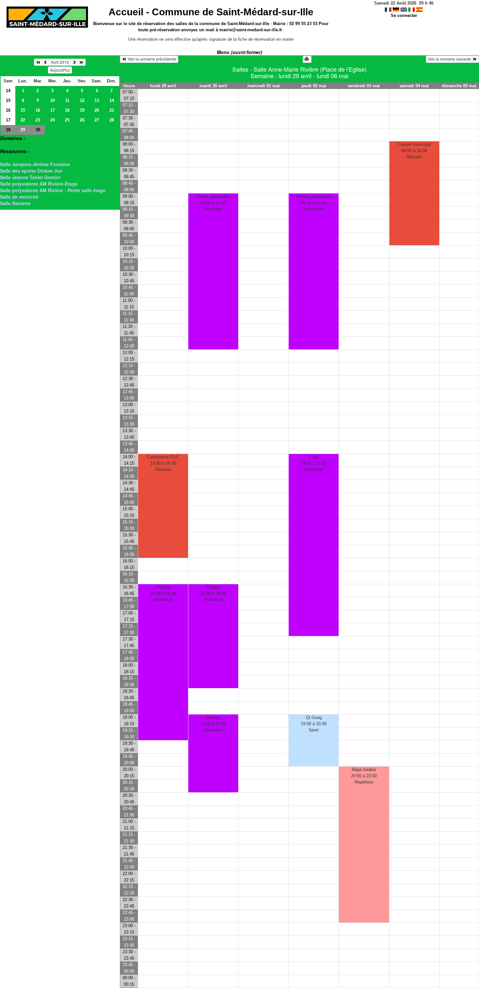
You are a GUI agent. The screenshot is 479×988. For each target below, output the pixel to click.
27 (96, 120)
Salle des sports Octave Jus (31, 170)
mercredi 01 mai (263, 85)
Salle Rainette (15, 203)
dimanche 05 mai (459, 85)
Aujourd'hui (60, 70)
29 (23, 129)
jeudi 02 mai (313, 85)
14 (8, 90)
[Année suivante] (82, 62)
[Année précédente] (38, 62)
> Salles (8, 144)
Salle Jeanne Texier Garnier (30, 177)
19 (82, 110)
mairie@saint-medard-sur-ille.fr (250, 29)
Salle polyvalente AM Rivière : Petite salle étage (53, 190)
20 (96, 110)
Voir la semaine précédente (151, 59)
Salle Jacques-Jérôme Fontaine (35, 164)
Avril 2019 (60, 62)
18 (67, 110)
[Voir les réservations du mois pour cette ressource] (45, 62)
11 (67, 100)
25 (67, 120)
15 (8, 100)
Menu (239, 52)
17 (52, 110)
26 (82, 120)
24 (52, 120)
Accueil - (211, 12)
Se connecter (404, 15)
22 (23, 120)
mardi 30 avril (213, 85)
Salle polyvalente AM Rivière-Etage (39, 183)
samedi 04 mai (414, 85)
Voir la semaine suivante (450, 59)
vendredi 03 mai (364, 85)
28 (111, 120)
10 (52, 100)
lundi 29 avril (163, 85)
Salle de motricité (19, 196)
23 (38, 120)
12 (82, 100)
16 (8, 110)
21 (111, 110)
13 (96, 100)
